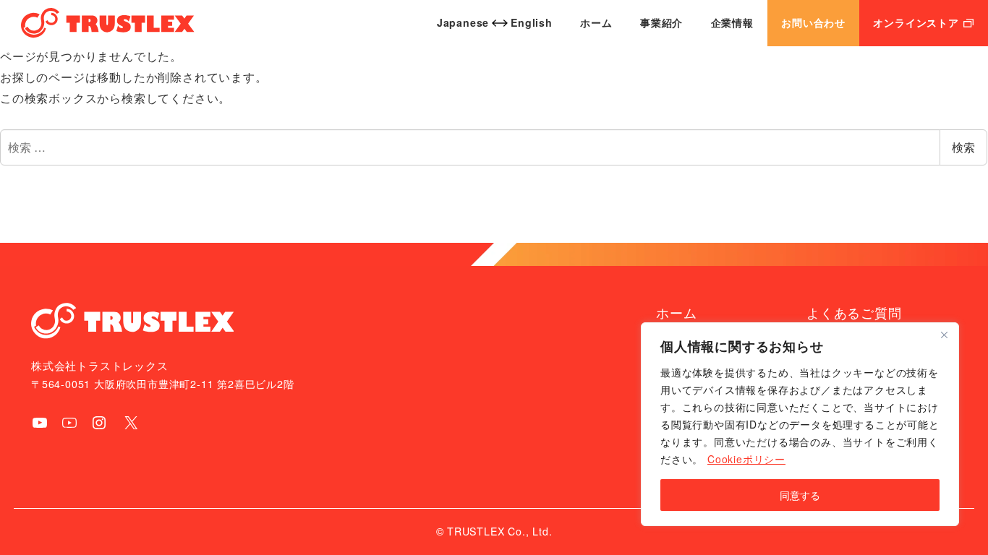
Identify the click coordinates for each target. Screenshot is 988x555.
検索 (963, 147)
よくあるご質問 (854, 312)
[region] (800, 424)
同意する (800, 495)
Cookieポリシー (746, 459)
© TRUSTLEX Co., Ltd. (494, 531)
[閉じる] (944, 334)
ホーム (676, 312)
